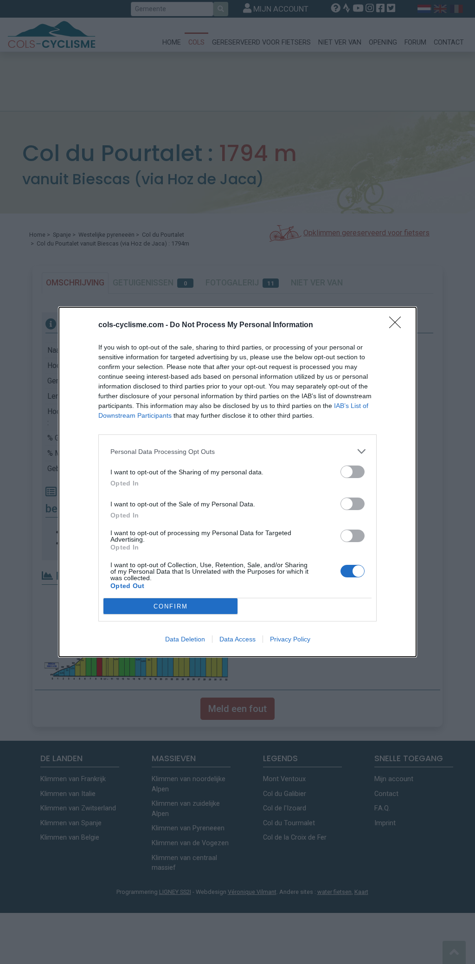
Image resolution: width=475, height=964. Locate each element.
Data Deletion (185, 639)
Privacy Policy (290, 639)
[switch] (352, 472)
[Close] (398, 325)
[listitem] (237, 451)
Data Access (237, 639)
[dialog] (237, 482)
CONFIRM (171, 606)
